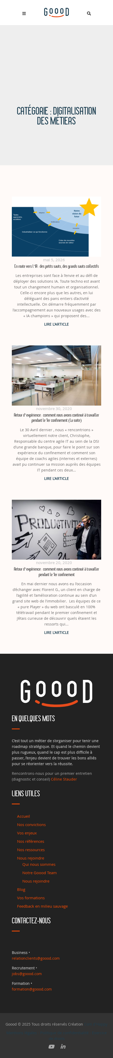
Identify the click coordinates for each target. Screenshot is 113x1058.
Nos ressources (31, 849)
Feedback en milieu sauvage (42, 906)
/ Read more (56, 324)
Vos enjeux (27, 832)
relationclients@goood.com (36, 958)
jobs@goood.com (27, 973)
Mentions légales (21, 1032)
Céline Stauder (64, 779)
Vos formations (31, 897)
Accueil (23, 816)
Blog (21, 889)
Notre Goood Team (39, 872)
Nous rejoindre (30, 858)
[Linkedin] (62, 1046)
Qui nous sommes (38, 864)
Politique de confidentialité (64, 1032)
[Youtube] (51, 1046)
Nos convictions (31, 824)
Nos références (30, 841)
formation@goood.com (32, 989)
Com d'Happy (95, 1024)
